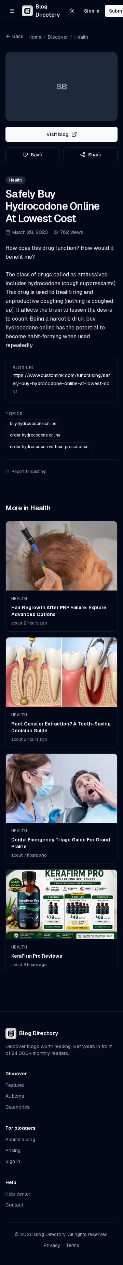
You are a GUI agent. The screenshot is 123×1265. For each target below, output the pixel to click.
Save (36, 155)
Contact (14, 1205)
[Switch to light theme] (72, 11)
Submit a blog (20, 1139)
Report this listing (29, 471)
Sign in (91, 11)
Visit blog (57, 134)
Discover (58, 37)
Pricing (12, 1150)
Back (18, 36)
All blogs (14, 1096)
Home (35, 37)
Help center (17, 1194)
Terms (72, 1245)
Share (94, 155)
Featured (15, 1085)
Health (81, 37)
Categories (17, 1107)
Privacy (52, 1245)
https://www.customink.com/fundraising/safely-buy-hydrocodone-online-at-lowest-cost (61, 383)
